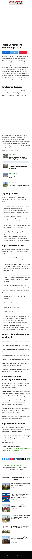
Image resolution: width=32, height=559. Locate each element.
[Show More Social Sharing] (28, 52)
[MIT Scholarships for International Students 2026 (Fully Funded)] (6, 529)
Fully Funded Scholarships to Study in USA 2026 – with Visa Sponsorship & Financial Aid (20, 496)
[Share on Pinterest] (23, 52)
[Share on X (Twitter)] (14, 52)
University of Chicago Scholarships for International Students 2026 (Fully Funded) (20, 517)
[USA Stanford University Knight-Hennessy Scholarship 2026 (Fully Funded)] (6, 540)
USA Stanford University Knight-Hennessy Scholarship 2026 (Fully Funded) (20, 538)
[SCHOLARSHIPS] (16, 2)
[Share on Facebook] (6, 52)
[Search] (29, 3)
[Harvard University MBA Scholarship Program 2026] (6, 508)
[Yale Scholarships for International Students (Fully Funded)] (6, 487)
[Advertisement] (16, 24)
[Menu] (3, 3)
